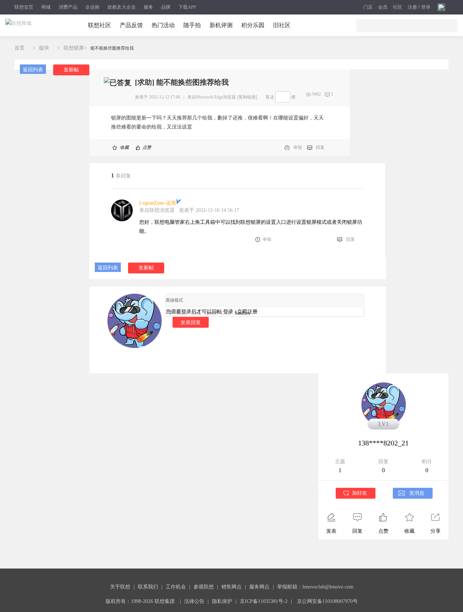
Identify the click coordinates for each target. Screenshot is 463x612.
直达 (270, 97)
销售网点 (231, 587)
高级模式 (174, 300)
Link (196, 313)
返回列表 (33, 69)
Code (226, 313)
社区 (397, 7)
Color (182, 313)
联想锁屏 (74, 48)
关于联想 (120, 587)
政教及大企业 (121, 7)
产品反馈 (131, 25)
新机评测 (221, 25)
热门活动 (163, 25)
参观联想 (204, 587)
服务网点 (259, 587)
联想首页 (23, 7)
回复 (320, 147)
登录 (425, 7)
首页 (19, 48)
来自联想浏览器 (157, 210)
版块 (44, 48)
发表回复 (190, 322)
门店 (368, 7)
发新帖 (71, 69)
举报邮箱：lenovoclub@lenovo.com (315, 587)
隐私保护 (222, 601)
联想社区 (99, 25)
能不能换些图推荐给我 (112, 48)
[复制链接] (247, 97)
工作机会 (176, 587)
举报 (297, 147)
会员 (382, 7)
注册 (412, 7)
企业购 (92, 7)
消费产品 (68, 7)
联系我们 (148, 587)
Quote (211, 313)
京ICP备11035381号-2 (264, 601)
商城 (46, 7)
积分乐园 (252, 25)
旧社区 (281, 25)
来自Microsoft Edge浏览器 (211, 97)
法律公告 (194, 601)
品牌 (165, 7)
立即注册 (247, 311)
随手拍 (192, 25)
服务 (148, 7)
